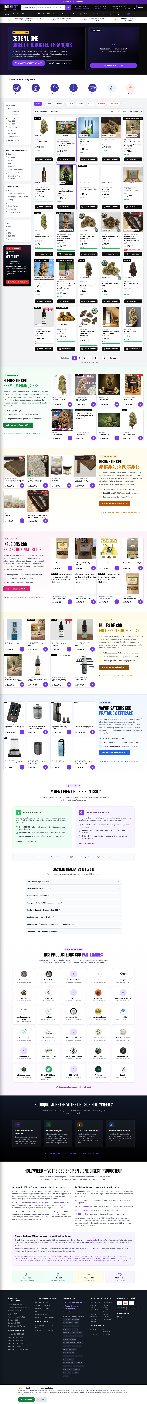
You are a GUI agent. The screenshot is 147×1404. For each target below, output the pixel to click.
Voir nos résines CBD (87, 843)
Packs (75, 14)
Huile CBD (11, 124)
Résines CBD (26, 14)
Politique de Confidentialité (44, 1318)
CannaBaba (58, 1257)
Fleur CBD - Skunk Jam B (133, 285)
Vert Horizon (50, 1257)
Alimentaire (56, 14)
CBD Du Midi (116, 1260)
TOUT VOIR (7, 14)
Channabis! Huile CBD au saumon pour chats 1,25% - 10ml (133, 144)
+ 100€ (10, 239)
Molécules (85, 14)
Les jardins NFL (74, 1260)
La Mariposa (29, 1260)
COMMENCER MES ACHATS (30, 63)
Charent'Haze (95, 1258)
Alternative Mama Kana (16, 1340)
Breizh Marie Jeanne (15, 170)
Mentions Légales (41, 1314)
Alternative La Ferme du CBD (18, 1349)
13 (104, 358)
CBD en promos (13, 115)
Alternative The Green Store (17, 1343)
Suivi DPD (50, 1330)
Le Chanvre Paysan (122, 1258)
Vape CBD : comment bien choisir (117, 761)
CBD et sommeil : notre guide (19, 597)
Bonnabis (11, 166)
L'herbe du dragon (85, 1260)
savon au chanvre (131, 191)
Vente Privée (97, 14)
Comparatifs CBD (14, 1323)
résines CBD (62, 1203)
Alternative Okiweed (15, 1346)
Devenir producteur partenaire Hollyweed (75, 1087)
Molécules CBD (14, 141)
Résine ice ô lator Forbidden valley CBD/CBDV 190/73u (131, 239)
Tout (10, 108)
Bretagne (11, 200)
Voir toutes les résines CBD (113, 503)
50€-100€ (11, 236)
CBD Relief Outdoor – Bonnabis (88, 143)
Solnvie (76, 1257)
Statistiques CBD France (16, 1326)
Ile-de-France (13, 206)
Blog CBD (99, 1153)
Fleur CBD (11, 121)
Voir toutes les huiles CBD (113, 667)
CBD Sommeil (83, 1200)
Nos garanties (133, 761)
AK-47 (59, 331)
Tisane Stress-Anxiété (88, 189)
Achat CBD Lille (106, 1319)
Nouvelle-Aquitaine (15, 212)
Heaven (105, 142)
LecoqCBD (83, 1257)
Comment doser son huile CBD (115, 676)
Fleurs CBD (16, 14)
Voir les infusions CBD (15, 589)
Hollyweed (116, 1257)
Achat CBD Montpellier (93, 1315)
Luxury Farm (101, 1257)
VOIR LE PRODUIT (45, 159)
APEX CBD (11, 157)
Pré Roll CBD (12, 130)
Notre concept (70, 1153)
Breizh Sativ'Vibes (14, 173)
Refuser (41, 1399)
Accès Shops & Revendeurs (71, 1307)
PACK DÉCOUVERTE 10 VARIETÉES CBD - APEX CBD (88, 333)
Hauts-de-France (14, 203)
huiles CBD (49, 1203)
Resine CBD (12, 133)
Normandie (12, 209)
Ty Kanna (124, 1260)
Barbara (11, 163)
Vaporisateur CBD (14, 136)
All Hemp (11, 160)
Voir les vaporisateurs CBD (113, 753)
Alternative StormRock (15, 1337)
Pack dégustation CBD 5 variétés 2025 (66, 145)
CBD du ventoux (68, 1257)
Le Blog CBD (12, 1314)
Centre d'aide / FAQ (42, 1302)
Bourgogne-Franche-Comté (18, 196)
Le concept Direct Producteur (18, 1308)
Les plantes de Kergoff (66, 1258)
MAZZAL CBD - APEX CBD (110, 285)
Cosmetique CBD (14, 118)
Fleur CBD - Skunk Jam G (44, 237)
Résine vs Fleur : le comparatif (117, 512)
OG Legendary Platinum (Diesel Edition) (63, 239)
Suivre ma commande (42, 1305)
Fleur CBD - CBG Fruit (43, 142)
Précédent (65, 358)
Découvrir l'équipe (53, 1153)
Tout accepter (26, 1399)
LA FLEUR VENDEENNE (108, 1258)
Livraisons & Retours (42, 1308)
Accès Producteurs (73, 1303)
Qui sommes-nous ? (36, 597)
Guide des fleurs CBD (21, 434)
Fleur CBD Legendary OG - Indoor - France (88, 285)
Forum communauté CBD (16, 1317)
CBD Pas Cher (83, 1214)
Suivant (113, 358)
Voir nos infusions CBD (25, 841)
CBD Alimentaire (13, 112)
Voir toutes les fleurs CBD (17, 425)
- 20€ (10, 230)
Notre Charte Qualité (15, 1311)
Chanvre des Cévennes (50, 1258)
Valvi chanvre (86, 1258)
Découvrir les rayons (61, 63)
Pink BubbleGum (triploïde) (41, 285)
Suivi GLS (38, 1330)
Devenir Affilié (67, 1312)
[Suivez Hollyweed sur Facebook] (122, 1317)
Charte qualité (86, 1153)
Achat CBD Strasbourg (105, 1315)
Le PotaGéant (92, 1257)
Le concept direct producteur (82, 857)
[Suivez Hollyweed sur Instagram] (118, 1317)
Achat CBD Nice (95, 1310)
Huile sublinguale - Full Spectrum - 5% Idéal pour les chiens (66, 286)
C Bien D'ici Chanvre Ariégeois (15, 177)
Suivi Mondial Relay (39, 1326)
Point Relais (51, 1325)
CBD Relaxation (84, 1210)
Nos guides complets (58, 857)
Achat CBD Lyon (107, 1302)
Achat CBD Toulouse (105, 1306)
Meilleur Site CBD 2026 (16, 1334)
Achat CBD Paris (95, 1302)
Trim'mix (105, 189)
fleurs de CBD (35, 1203)
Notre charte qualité (35, 434)
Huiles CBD (36, 14)
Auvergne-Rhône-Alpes (16, 193)
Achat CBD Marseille (93, 1306)
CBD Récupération (85, 1206)
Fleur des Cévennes (68, 1356)
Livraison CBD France (100, 1298)
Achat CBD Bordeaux (93, 1320)
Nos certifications (131, 676)
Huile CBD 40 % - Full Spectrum (43, 332)
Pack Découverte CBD (16, 127)
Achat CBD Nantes (105, 1311)
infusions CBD (20, 1205)
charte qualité (92, 1240)
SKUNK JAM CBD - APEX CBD (87, 237)
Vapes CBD (46, 14)
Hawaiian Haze (130, 331)
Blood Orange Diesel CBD (65, 192)
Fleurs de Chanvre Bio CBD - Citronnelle (110, 332)
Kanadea (18, 1262)
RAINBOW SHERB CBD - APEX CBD (110, 237)
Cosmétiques (66, 14)
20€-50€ (11, 233)
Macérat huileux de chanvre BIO (42, 190)
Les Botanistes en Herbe (29, 1258)
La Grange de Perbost (53, 1260)
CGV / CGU (39, 1311)
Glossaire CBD (13, 1320)
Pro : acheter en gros (136, 14)
